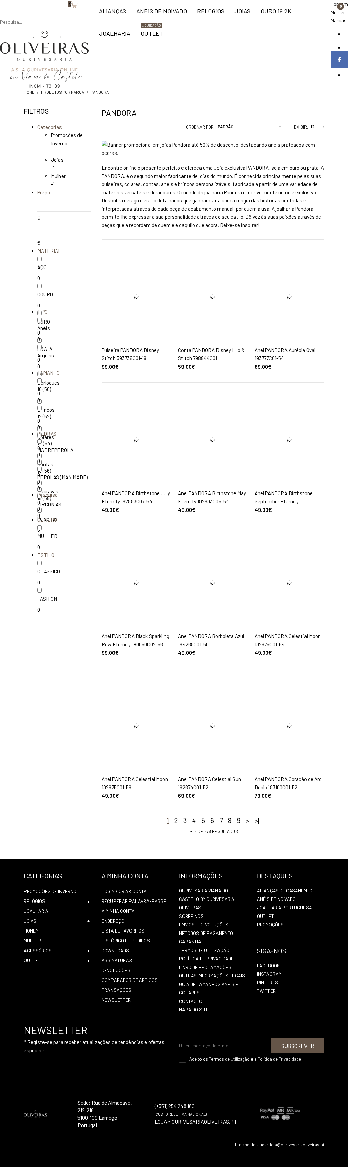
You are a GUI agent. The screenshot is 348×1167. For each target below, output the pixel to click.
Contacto (190, 1001)
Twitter (266, 991)
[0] (65, 15)
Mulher (337, 12)
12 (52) (44, 416)
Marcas (338, 20)
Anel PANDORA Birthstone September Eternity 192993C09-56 (284, 501)
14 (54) (44, 443)
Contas (45, 464)
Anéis (43, 328)
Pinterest (269, 982)
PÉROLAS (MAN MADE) (62, 477)
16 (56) (44, 471)
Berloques (48, 382)
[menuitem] (112, 13)
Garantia (190, 941)
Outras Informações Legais (212, 975)
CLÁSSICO (48, 571)
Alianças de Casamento (284, 890)
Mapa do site (194, 1009)
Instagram (269, 974)
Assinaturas (117, 960)
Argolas (45, 355)
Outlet (32, 960)
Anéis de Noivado (276, 899)
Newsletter (116, 1000)
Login (108, 891)
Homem (31, 931)
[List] (114, 129)
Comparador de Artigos (130, 980)
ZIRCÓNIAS (49, 504)
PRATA (44, 349)
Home (29, 92)
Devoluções (116, 970)
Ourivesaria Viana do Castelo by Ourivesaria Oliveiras (206, 899)
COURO (45, 294)
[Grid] (101, 129)
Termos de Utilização (204, 950)
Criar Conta (133, 891)
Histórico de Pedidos (126, 940)
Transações (117, 990)
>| (257, 820)
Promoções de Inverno (50, 891)
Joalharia (36, 911)
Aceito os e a (245, 1059)
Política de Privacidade (206, 958)
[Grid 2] (108, 129)
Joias (57, 160)
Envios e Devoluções (203, 924)
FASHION (47, 599)
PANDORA (100, 92)
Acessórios (38, 950)
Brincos (46, 410)
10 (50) (44, 389)
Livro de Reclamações (205, 967)
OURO (43, 322)
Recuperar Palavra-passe (134, 901)
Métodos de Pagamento (206, 933)
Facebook (268, 965)
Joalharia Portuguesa (284, 907)
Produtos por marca (62, 92)
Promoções (270, 924)
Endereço (113, 921)
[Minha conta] (58, 15)
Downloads (115, 950)
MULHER (47, 536)
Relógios (34, 901)
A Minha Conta (118, 911)
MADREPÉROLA (55, 450)
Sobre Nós (191, 916)
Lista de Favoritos (123, 931)
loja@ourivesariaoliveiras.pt (297, 1144)
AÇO (42, 267)
